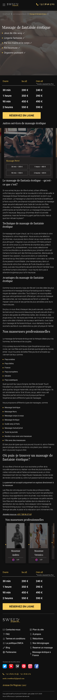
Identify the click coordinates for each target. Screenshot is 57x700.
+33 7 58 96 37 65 (46, 4)
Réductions (38, 638)
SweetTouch (6, 14)
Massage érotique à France (41, 654)
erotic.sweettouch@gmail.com (13, 678)
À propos (37, 634)
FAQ (8, 634)
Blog (8, 647)
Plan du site (38, 629)
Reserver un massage (43, 647)
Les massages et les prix (20, 14)
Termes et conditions (15, 638)
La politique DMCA (14, 643)
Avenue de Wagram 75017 (14, 685)
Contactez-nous (13, 629)
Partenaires (11, 652)
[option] (28, 153)
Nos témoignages (41, 643)
